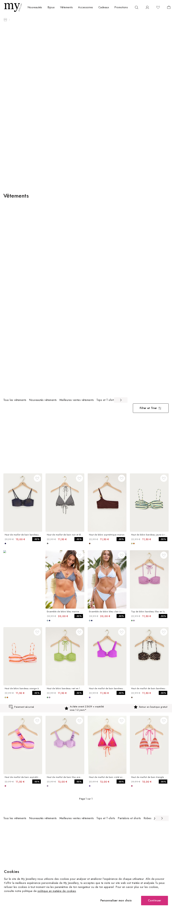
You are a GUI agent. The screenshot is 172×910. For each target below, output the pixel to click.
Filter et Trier (148, 408)
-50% (36, 539)
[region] (65, 400)
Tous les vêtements (14, 400)
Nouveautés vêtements (43, 400)
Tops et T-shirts (105, 400)
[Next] (120, 400)
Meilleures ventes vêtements (76, 400)
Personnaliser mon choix (116, 900)
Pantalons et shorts (129, 818)
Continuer (154, 900)
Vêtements (66, 7)
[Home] (5, 20)
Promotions (121, 7)
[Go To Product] (22, 502)
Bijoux (51, 7)
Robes (147, 818)
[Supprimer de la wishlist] (37, 478)
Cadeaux (103, 7)
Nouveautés (35, 7)
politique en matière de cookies (57, 891)
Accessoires (85, 7)
